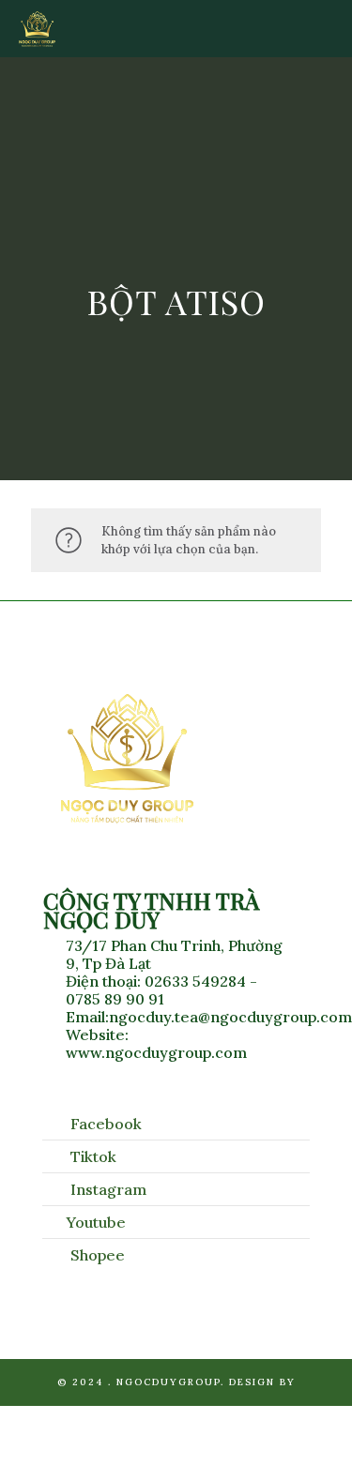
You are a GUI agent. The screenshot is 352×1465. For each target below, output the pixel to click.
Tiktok (93, 1156)
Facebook (106, 1123)
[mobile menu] (327, 28)
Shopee (97, 1255)
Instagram (108, 1189)
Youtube (96, 1222)
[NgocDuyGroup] (37, 28)
